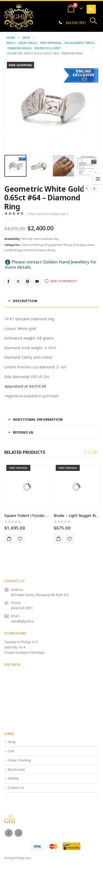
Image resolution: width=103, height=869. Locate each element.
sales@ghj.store (22, 621)
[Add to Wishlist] (20, 538)
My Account (16, 769)
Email (37, 281)
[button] (94, 20)
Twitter (18, 281)
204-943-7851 (75, 23)
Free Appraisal (83, 245)
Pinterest (28, 281)
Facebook (8, 281)
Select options (9, 538)
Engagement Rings (58, 245)
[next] (94, 188)
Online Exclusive (34, 250)
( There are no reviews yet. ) (47, 214)
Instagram (18, 833)
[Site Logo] (18, 16)
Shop (12, 742)
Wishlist (13, 778)
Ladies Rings (13, 250)
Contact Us (16, 787)
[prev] (86, 188)
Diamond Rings (33, 245)
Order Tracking (19, 760)
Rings (51, 250)
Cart (11, 751)
